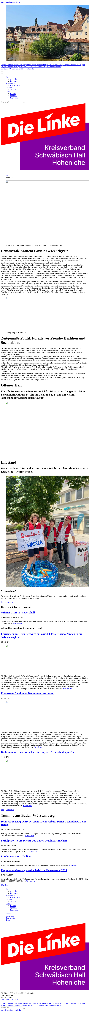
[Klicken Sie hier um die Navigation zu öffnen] (2, 73)
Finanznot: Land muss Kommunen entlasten (27, 693)
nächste (11, 810)
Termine (9, 87)
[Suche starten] (24, 102)
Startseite (9, 914)
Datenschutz (10, 918)
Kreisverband (10, 83)
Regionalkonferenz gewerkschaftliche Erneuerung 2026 (34, 870)
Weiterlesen (17, 623)
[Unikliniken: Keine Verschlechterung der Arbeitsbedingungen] (44, 774)
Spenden (13, 96)
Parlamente (14, 81)
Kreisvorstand (15, 85)
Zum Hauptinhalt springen (10, 2)
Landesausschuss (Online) (16, 856)
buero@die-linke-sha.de (9, 999)
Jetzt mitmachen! (7, 602)
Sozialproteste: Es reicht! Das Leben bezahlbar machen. (34, 840)
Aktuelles (13, 79)
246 (7, 810)
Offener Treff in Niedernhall (18, 612)
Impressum (14, 98)
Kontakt (8, 92)
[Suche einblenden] (2, 71)
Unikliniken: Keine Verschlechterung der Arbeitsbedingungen (38, 751)
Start (7, 77)
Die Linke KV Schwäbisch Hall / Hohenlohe (17, 69)
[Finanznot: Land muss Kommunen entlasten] (44, 715)
